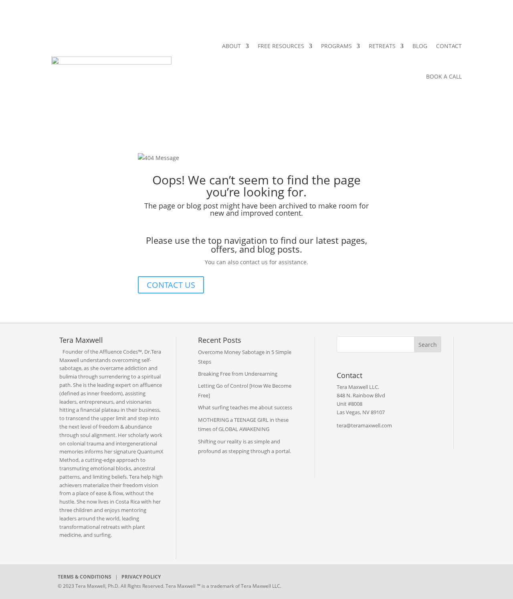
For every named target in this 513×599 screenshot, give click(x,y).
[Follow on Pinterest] (419, 579)
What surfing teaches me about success (245, 407)
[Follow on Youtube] (400, 579)
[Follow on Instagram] (382, 579)
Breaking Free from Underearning (237, 373)
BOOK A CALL (444, 76)
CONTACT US (171, 284)
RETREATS (382, 46)
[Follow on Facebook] (345, 579)
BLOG (419, 46)
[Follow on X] (364, 579)
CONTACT (449, 46)
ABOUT (231, 46)
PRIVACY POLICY (141, 576)
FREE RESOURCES (281, 46)
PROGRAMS (336, 46)
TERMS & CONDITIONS (84, 576)
